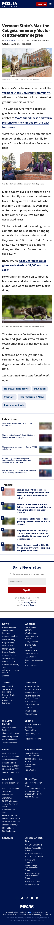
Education (40, 388)
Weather (30, 623)
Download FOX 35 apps (10, 810)
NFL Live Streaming (33, 845)
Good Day (30, 682)
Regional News (33, 749)
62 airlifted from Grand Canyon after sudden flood (17, 424)
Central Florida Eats (10, 772)
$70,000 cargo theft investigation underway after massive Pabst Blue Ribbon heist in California (16, 460)
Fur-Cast (28, 707)
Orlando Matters (9, 762)
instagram (27, 898)
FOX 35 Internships (10, 801)
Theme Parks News (10, 733)
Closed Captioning (9, 824)
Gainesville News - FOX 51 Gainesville (32, 754)
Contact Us (7, 791)
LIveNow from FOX (10, 769)
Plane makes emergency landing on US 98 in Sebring (19, 448)
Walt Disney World (10, 736)
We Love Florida (32, 686)
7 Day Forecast (31, 641)
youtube (32, 898)
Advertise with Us (9, 815)
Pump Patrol (7, 686)
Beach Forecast (31, 650)
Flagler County (8, 642)
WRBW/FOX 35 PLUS (11, 821)
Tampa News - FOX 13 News (33, 760)
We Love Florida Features (9, 728)
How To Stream (9, 753)
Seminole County (9, 658)
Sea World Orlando (10, 739)
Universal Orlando (9, 742)
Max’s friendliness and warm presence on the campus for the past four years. (27, 122)
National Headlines (10, 636)
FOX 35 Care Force (33, 689)
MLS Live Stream (32, 884)
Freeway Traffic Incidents (8, 696)
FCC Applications (9, 831)
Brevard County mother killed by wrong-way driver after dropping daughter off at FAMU (33, 548)
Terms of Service (28, 605)
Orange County (8, 652)
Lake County (7, 645)
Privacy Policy (30, 602)
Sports (29, 720)
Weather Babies (31, 692)
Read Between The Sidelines (33, 725)
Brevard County (8, 639)
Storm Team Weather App (34, 661)
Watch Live (41, 4)
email (37, 898)
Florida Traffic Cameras (8, 701)
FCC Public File (8, 828)
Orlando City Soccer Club (33, 734)
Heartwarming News (41, 40)
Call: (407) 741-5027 (33, 783)
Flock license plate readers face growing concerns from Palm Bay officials (33, 522)
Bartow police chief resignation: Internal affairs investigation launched (19, 471)
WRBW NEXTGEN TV (11, 818)
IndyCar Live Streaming (30, 861)
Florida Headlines (9, 627)
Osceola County (9, 655)
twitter (22, 898)
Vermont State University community (26, 93)
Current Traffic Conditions (8, 690)
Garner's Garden (32, 704)
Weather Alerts (31, 633)
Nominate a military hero (10, 665)
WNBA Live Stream (33, 881)
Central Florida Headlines (8, 631)
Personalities (7, 794)
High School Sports (33, 738)
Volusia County (8, 661)
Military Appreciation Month (10, 671)
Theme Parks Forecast (30, 646)
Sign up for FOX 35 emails (10, 805)
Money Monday (31, 714)
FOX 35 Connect (32, 797)
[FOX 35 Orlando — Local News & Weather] (9, 4)
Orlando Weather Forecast (32, 637)
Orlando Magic (31, 730)
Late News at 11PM (10, 766)
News (5, 623)
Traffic (6, 682)
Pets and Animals (14, 405)
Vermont (9, 396)
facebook (17, 898)
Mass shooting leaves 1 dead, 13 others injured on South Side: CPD (18, 436)
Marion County (8, 649)
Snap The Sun (31, 665)
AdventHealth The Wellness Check (32, 697)
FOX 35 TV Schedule (10, 756)
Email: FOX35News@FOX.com (35, 787)
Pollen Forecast (31, 653)
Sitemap (5, 675)
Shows (6, 749)
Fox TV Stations (27, 40)
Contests (7, 837)
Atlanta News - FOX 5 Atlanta (34, 765)
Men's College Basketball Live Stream (31, 867)
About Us (7, 779)
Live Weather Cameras (30, 628)
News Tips (31, 779)
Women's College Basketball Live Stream (32, 875)
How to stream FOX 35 (10, 784)
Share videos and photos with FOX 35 (33, 792)
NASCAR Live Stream (34, 856)
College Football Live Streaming (34, 849)
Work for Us (7, 798)
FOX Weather (30, 656)
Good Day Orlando (10, 759)
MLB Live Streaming (33, 853)
